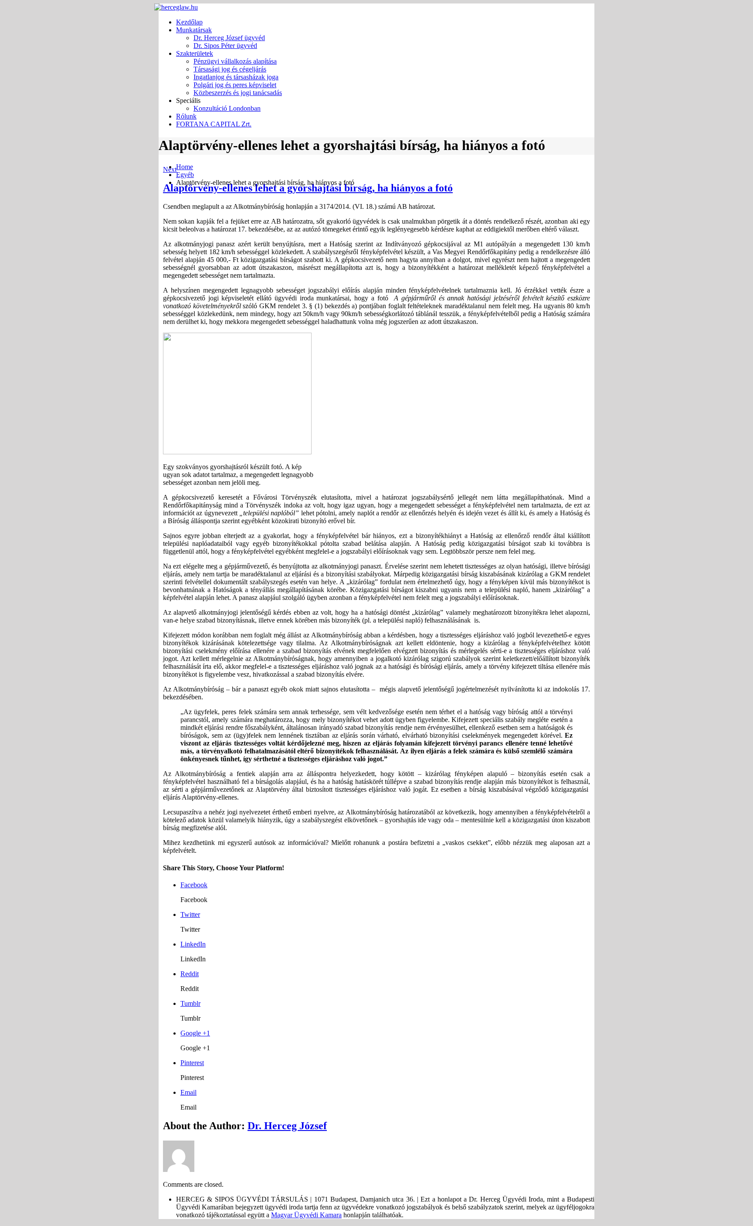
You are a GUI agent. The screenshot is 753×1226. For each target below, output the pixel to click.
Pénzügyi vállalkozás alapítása (235, 61)
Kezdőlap (189, 22)
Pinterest (192, 1062)
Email (188, 1092)
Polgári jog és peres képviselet (234, 85)
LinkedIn (193, 944)
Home (184, 166)
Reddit (189, 973)
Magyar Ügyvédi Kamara (306, 1215)
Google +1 (195, 1033)
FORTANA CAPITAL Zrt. (213, 124)
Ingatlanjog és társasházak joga (235, 77)
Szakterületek (194, 53)
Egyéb (185, 174)
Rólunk (186, 116)
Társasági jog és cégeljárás (229, 69)
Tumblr (190, 1003)
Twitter (190, 914)
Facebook (193, 885)
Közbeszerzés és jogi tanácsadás (237, 92)
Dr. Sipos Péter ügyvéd (225, 45)
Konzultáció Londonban (227, 108)
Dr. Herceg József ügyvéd (229, 37)
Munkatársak (194, 30)
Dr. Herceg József (287, 1125)
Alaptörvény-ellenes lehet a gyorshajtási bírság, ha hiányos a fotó (308, 188)
